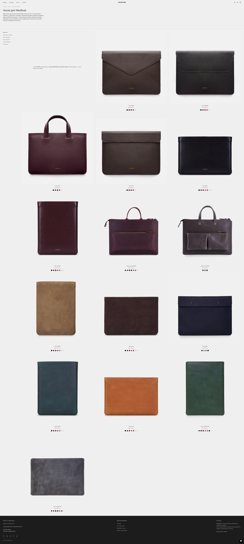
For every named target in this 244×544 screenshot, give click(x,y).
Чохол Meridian (205, 105)
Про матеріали (6, 37)
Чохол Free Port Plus (205, 426)
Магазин (5, 2)
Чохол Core (131, 185)
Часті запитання (121, 525)
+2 (137, 270)
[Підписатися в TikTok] (17, 536)
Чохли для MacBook (16, 6)
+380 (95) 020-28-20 (7, 526)
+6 (211, 190)
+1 (211, 430)
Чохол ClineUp (57, 265)
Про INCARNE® (6, 42)
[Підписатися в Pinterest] (13, 536)
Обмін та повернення (122, 530)
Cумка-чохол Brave (205, 265)
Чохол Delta (131, 105)
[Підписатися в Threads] (10, 536)
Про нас (18, 2)
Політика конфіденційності (9, 531)
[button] (127, 110)
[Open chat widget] (241, 541)
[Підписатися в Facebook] (3, 536)
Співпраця (11, 2)
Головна (4, 6)
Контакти (24, 2)
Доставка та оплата (7, 35)
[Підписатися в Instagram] (7, 536)
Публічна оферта (7, 529)
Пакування (5, 44)
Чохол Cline (205, 185)
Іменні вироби (6, 39)
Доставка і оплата (121, 528)
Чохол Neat (205, 346)
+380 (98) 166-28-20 (17, 526)
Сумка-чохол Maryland (131, 265)
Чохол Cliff (57, 185)
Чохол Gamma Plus (57, 506)
